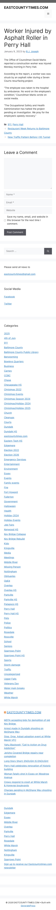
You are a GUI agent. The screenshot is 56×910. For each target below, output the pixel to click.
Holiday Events (12, 520)
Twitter (8, 303)
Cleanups (9, 417)
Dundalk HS (10, 431)
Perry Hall (18, 124)
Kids (6, 543)
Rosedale (9, 632)
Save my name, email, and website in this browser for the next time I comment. (27, 220)
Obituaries (9, 576)
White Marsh (11, 697)
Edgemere (9, 445)
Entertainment (12, 464)
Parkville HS (10, 599)
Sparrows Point (12, 650)
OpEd (7, 580)
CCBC (7, 375)
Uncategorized (12, 674)
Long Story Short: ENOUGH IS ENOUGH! (26, 761)
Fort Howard (11, 492)
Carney (8, 370)
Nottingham (10, 571)
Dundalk (8, 426)
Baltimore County (13, 347)
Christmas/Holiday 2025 (17, 408)
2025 (7, 333)
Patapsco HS (11, 604)
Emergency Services (15, 459)
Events (7, 478)
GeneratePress (28, 905)
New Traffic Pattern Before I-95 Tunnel (29, 137)
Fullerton (9, 496)
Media (7, 552)
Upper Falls (10, 678)
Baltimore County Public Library (21, 352)
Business (9, 366)
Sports (7, 660)
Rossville (9, 636)
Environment (11, 468)
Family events (11, 482)
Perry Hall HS (11, 613)
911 (9, 124)
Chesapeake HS (13, 384)
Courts (7, 422)
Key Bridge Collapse (15, 534)
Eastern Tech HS (13, 440)
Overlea (8, 585)
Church (8, 412)
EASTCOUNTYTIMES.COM (26, 7)
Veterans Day (11, 683)
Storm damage (12, 664)
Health (7, 510)
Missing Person (12, 566)
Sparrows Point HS (14, 655)
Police (7, 622)
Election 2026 (11, 454)
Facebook (9, 296)
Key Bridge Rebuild (14, 538)
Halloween (10, 506)
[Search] (48, 251)
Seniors (8, 646)
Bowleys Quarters (14, 361)
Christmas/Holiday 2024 (17, 403)
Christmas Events (13, 394)
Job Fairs (9, 524)
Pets (6, 618)
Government (11, 501)
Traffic (7, 669)
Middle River (11, 562)
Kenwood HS (11, 529)
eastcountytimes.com (15, 436)
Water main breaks (14, 688)
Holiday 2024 (11, 515)
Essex (7, 473)
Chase (7, 380)
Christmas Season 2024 (17, 398)
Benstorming (11, 356)
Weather (8, 692)
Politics (8, 627)
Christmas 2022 (12, 389)
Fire (6, 487)
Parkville (8, 594)
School (7, 641)
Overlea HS (10, 590)
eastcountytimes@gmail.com (19, 274)
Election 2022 (11, 450)
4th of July (10, 338)
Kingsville (9, 548)
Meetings (9, 557)
